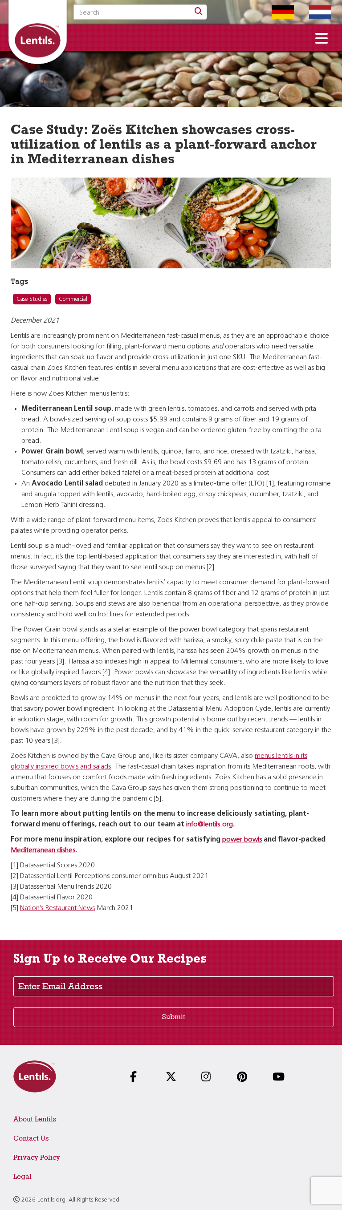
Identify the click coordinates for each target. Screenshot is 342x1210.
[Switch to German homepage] (276, 12)
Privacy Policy (36, 1157)
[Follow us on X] (173, 1077)
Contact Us (31, 1138)
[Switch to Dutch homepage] (313, 12)
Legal (22, 1176)
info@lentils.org (209, 824)
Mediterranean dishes (43, 850)
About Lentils (34, 1119)
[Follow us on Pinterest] (245, 1077)
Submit (173, 1016)
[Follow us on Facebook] (138, 1077)
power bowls (242, 839)
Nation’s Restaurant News (57, 908)
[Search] (198, 12)
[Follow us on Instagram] (209, 1077)
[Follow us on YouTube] (280, 1077)
